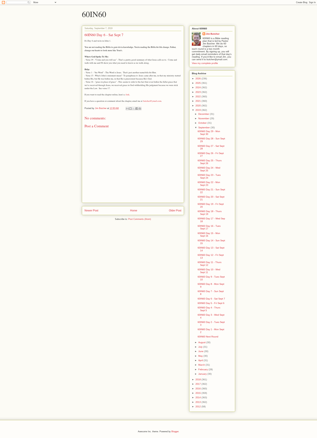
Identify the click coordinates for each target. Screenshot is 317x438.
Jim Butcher (212, 33)
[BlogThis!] (130, 108)
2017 (198, 384)
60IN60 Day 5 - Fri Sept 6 (211, 303)
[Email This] (127, 108)
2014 (198, 397)
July (200, 346)
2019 (198, 110)
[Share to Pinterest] (139, 108)
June (201, 351)
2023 (198, 92)
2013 (198, 402)
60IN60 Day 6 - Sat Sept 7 (211, 298)
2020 (198, 105)
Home (133, 210)
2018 (198, 379)
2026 (198, 78)
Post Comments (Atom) (139, 219)
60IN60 (94, 14)
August (202, 342)
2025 (198, 83)
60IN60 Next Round (208, 336)
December (204, 114)
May (200, 356)
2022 (198, 96)
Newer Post (91, 210)
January (202, 374)
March (202, 364)
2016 (198, 388)
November (204, 118)
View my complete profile (205, 63)
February (203, 369)
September (204, 127)
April (201, 360)
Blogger (174, 431)
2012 (198, 406)
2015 (198, 393)
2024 (198, 87)
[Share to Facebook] (136, 108)
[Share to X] (133, 108)
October (202, 123)
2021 (198, 101)
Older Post (175, 210)
